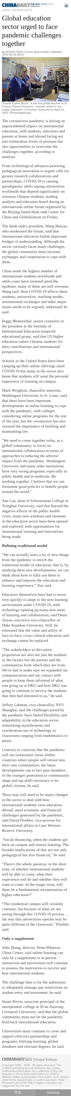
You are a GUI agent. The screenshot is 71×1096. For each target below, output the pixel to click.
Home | (7, 10)
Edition (47, 4)
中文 (17, 1092)
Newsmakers (22, 10)
